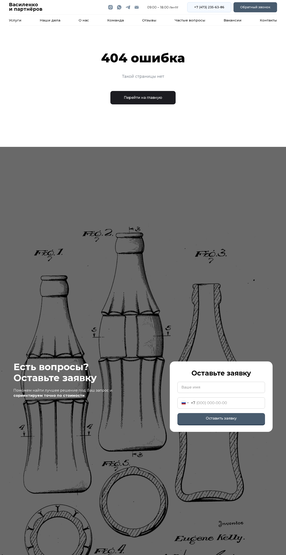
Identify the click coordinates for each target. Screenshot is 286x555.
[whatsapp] (119, 7)
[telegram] (128, 7)
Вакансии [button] (233, 20)
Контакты (268, 20)
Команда (115, 20)
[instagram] (110, 7)
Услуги (15, 20)
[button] (255, 7)
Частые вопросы (190, 20)
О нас (84, 20)
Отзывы (149, 20)
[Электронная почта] (136, 7)
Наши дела (50, 20)
